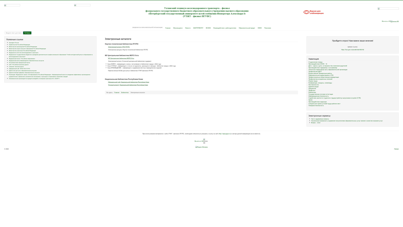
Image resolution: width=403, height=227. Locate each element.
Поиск (28, 33)
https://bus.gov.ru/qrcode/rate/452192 (352, 50)
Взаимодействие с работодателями (224, 28)
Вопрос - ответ (316, 123)
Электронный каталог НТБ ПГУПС (119, 47)
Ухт (132, 58)
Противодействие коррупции (318, 102)
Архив (310, 100)
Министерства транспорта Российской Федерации (22, 50)
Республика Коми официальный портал (19, 62)
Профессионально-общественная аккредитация (324, 77)
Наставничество (314, 85)
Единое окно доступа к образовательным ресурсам (23, 70)
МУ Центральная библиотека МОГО (119, 58)
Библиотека (312, 92)
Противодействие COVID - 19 (318, 64)
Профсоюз (312, 90)
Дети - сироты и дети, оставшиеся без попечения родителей (328, 66)
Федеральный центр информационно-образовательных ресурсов (26, 60)
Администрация (314, 87)
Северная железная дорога (16, 66)
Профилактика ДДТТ (315, 71)
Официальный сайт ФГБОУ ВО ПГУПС (19, 68)
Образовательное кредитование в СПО (321, 75)
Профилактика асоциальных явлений (320, 79)
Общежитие (312, 88)
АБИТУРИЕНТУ (198, 28)
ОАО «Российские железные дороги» (19, 64)
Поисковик (267, 28)
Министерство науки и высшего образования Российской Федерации (27, 48)
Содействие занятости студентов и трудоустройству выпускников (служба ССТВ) (335, 98)
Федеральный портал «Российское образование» (22, 58)
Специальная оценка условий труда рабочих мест (324, 104)
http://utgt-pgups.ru (224, 134)
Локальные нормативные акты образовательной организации (328, 70)
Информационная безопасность (319, 96)
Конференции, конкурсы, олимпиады (320, 83)
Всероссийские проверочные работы (320, 73)
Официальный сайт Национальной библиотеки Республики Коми (128, 82)
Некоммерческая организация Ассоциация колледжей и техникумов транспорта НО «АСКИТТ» (34, 78)
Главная (167, 28)
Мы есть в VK (386, 21)
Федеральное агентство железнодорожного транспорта (23, 52)
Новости (187, 28)
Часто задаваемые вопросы (320, 119)
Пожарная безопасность (316, 105)
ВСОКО (208, 28)
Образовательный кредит (247, 28)
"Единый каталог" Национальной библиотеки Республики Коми (128, 85)
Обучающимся (178, 28)
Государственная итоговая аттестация (321, 94)
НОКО (260, 28)
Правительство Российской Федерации (19, 44)
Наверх (396, 149)
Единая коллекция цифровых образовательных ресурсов (24, 72)
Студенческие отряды (316, 62)
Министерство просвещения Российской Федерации (23, 46)
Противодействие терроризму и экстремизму (323, 68)
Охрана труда (313, 81)
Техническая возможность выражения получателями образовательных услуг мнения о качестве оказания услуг (347, 121)
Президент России (14, 42)
